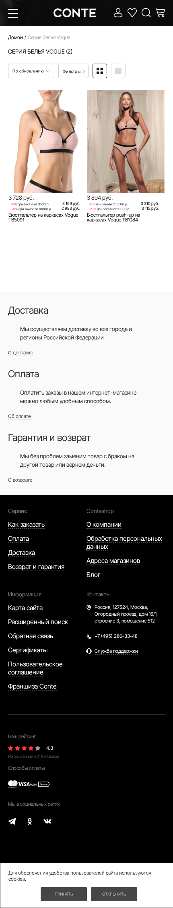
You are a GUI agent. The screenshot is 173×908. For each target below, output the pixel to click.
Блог (93, 575)
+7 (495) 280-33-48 (116, 636)
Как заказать (26, 524)
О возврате (20, 480)
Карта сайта (25, 608)
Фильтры (72, 71)
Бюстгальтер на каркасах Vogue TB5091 (43, 217)
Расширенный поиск (38, 622)
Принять (64, 893)
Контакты (98, 594)
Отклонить (114, 893)
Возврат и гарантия (36, 567)
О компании (104, 524)
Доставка (21, 552)
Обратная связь (30, 636)
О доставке (20, 353)
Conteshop (100, 510)
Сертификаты (27, 650)
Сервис (17, 510)
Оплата (18, 538)
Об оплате (19, 416)
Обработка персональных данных (124, 542)
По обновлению (28, 70)
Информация (24, 594)
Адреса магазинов (113, 560)
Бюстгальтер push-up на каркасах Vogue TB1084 (113, 217)
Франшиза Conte (32, 686)
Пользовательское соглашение (35, 668)
